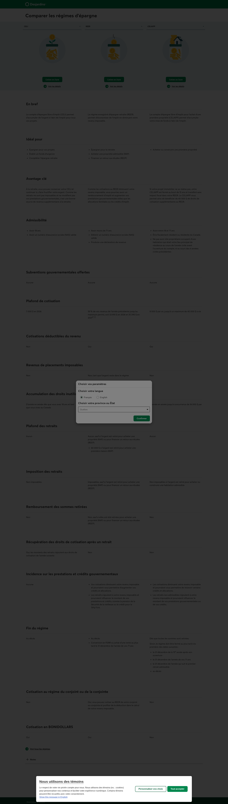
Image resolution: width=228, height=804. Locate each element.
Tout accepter (177, 789)
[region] (114, 789)
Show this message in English (53, 797)
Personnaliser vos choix (151, 789)
